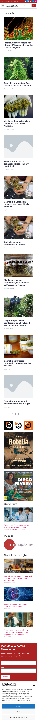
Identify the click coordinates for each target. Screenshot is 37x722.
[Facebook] (26, 1)
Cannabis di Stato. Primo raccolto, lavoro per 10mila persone (16, 204)
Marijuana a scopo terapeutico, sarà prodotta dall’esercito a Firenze (16, 282)
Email (3, 660)
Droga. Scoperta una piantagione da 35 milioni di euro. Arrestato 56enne (17, 323)
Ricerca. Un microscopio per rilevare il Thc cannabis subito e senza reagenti (18, 45)
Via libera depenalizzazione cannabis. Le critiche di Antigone (17, 123)
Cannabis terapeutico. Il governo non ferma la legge (17, 402)
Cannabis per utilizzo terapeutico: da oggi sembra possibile (17, 363)
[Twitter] (28, 1)
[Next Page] (23, 414)
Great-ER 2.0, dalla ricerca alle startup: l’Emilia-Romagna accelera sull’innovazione (17, 527)
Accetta (18, 706)
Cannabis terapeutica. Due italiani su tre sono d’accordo (17, 84)
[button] (34, 684)
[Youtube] (31, 1)
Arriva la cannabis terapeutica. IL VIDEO (14, 243)
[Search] (34, 5)
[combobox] (27, 5)
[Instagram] (36, 1)
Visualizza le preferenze (18, 717)
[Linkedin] (33, 1)
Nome (3, 667)
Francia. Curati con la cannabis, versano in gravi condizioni (16, 163)
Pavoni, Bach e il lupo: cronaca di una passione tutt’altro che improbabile (18, 578)
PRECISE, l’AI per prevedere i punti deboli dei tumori (16, 605)
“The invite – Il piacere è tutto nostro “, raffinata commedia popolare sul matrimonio (16, 632)
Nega (18, 712)
